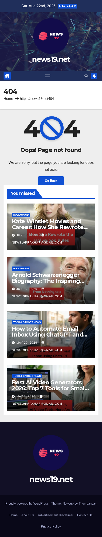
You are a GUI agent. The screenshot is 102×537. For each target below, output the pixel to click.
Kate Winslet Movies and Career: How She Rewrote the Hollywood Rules (47, 227)
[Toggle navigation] (47, 76)
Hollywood (21, 214)
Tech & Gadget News (27, 322)
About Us (27, 515)
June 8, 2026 (27, 235)
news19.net (51, 59)
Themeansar (87, 503)
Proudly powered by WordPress (27, 503)
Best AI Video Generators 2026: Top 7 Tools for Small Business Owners (49, 388)
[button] (86, 76)
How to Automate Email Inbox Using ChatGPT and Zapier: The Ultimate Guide (49, 334)
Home (8, 99)
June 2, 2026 (27, 289)
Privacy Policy (51, 526)
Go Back (51, 180)
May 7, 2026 (26, 396)
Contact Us (85, 515)
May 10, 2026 (27, 342)
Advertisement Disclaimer (55, 515)
